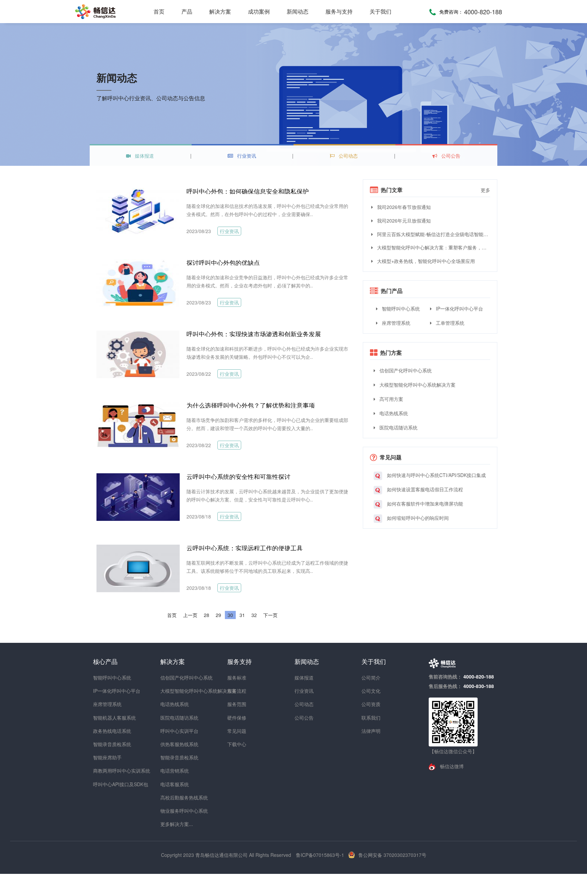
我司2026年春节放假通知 (403, 207)
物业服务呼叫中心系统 (172, 810)
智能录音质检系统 (105, 744)
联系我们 (370, 717)
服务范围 (236, 704)
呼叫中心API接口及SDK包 (105, 784)
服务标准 (236, 677)
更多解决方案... (172, 824)
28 (206, 615)
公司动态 (347, 155)
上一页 (190, 615)
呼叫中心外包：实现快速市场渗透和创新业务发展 (253, 333)
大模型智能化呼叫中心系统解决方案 (417, 384)
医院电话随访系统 (397, 427)
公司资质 (370, 704)
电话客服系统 (172, 784)
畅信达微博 (451, 766)
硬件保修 (236, 717)
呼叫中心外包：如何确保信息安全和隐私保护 (247, 191)
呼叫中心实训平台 (172, 730)
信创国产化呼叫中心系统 (405, 370)
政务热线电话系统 (105, 730)
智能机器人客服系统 (105, 717)
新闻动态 (297, 11)
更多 (485, 190)
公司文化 (370, 690)
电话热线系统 (393, 413)
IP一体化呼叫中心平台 (458, 308)
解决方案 (220, 11)
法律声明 (370, 730)
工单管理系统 (449, 322)
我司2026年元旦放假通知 (403, 220)
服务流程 (236, 690)
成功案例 (259, 11)
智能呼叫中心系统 (400, 308)
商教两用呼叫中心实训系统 (105, 770)
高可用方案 (390, 398)
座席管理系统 (395, 322)
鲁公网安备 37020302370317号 (392, 854)
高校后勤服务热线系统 (172, 797)
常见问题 (236, 730)
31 (242, 615)
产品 (186, 11)
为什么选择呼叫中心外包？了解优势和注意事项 (250, 405)
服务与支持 (339, 11)
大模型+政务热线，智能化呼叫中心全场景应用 (425, 261)
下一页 (270, 615)
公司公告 (450, 155)
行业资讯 (246, 155)
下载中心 (236, 744)
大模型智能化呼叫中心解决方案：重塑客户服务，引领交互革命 (433, 247)
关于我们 (380, 11)
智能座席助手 (105, 757)
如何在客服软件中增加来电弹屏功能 (424, 503)
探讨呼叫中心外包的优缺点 (223, 262)
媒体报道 (144, 155)
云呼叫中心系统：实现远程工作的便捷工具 (244, 547)
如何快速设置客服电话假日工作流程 (424, 489)
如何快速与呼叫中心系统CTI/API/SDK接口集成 (436, 475)
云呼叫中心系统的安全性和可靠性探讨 (238, 476)
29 (218, 615)
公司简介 (370, 677)
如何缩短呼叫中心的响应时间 (417, 517)
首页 (159, 11)
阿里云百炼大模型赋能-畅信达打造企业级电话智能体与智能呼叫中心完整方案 (433, 234)
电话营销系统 (172, 770)
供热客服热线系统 (172, 744)
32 (254, 615)
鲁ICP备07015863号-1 (320, 854)
